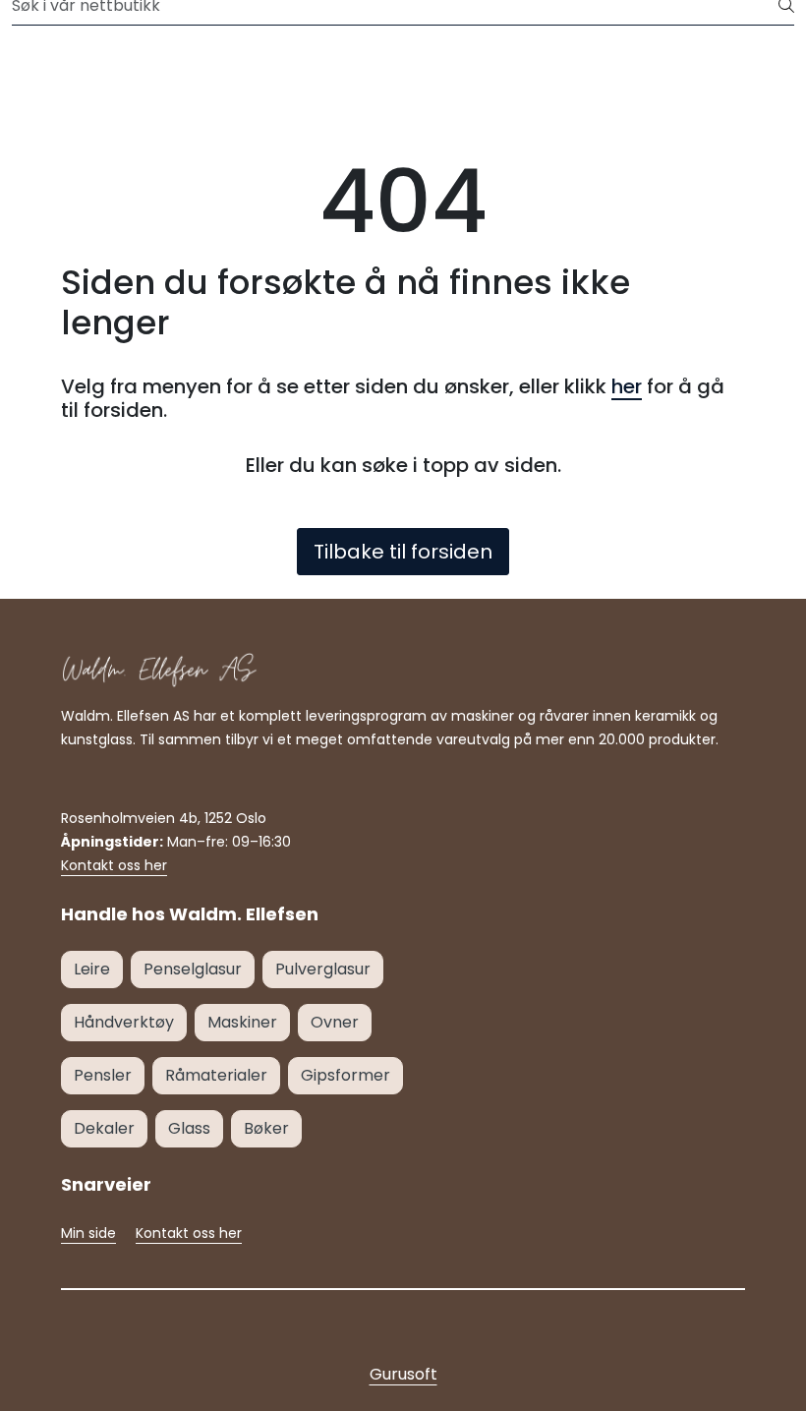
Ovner (335, 1022)
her (626, 386)
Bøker (266, 1128)
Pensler (103, 1075)
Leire (92, 969)
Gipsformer (345, 1075)
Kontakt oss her (114, 865)
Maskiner (242, 1022)
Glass (189, 1128)
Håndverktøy (124, 1022)
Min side (88, 1233)
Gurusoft (403, 1374)
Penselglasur (193, 969)
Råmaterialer (216, 1075)
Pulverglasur (323, 969)
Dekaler (104, 1128)
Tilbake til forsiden (403, 551)
